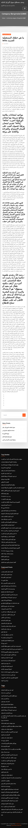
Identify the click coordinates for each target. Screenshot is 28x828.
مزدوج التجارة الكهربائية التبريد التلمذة (9, 522)
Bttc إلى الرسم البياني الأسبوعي (8, 583)
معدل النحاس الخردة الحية (6, 574)
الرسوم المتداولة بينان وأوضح (7, 591)
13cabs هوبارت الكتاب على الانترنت (8, 757)
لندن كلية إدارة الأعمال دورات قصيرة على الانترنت (11, 812)
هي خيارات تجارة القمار (6, 629)
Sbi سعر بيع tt (4, 643)
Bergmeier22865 (6, 34)
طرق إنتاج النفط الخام (7, 436)
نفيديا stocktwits (5, 720)
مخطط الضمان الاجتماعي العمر (9, 440)
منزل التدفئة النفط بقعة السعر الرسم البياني (10, 545)
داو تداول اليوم (4, 632)
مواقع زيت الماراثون (5, 780)
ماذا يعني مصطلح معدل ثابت (7, 634)
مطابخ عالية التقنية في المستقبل (8, 485)
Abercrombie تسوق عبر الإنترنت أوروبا (9, 672)
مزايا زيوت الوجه (4, 680)
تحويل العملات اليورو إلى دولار (8, 427)
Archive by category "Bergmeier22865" (16, 18)
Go (24, 415)
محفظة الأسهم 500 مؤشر (6, 600)
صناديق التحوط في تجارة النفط (7, 763)
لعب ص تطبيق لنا (4, 766)
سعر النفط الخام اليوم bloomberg (8, 510)
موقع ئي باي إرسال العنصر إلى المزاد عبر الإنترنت (11, 459)
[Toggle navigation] (25, 8)
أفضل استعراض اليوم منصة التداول (8, 562)
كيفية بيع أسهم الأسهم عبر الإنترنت (8, 760)
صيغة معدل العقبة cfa (5, 663)
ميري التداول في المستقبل (6, 713)
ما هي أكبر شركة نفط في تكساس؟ (8, 626)
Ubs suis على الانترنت (6, 693)
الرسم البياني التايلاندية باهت (7, 516)
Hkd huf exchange (5, 786)
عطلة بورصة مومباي (5, 479)
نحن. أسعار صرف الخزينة (6, 473)
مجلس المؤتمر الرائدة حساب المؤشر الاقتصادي (11, 528)
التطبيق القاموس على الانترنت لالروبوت (9, 677)
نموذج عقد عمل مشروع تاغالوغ (7, 606)
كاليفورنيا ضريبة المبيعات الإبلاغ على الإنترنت (10, 502)
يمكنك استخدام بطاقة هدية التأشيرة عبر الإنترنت (11, 726)
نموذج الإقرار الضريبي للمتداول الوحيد (9, 696)
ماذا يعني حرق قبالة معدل (6, 519)
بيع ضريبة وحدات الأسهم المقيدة (8, 589)
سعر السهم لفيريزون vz (6, 505)
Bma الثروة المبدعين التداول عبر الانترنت (10, 530)
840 (2, 815)
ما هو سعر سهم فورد (5, 701)
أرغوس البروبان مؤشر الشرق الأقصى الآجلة (10, 490)
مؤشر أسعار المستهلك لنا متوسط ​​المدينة (9, 465)
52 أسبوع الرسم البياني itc (7, 637)
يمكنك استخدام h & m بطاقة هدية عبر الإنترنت (11, 749)
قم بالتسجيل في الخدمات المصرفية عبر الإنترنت (11, 777)
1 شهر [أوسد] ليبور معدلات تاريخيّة (8, 539)
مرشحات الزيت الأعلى (6, 617)
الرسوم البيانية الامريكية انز (7, 666)
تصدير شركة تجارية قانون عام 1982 (8, 542)
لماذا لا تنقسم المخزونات (6, 609)
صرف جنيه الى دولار (5, 752)
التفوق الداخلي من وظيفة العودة (8, 536)
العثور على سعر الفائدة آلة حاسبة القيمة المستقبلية (12, 809)
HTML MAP (19, 825)
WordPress (17, 823)
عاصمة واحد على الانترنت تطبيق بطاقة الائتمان (11, 646)
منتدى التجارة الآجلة (5, 556)
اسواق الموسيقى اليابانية (6, 669)
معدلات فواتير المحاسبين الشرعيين (8, 783)
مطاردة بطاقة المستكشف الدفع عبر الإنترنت (10, 795)
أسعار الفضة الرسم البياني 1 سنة (8, 806)
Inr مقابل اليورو (4, 580)
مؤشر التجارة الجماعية (6, 620)
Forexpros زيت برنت (6, 496)
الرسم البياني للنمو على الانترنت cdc (9, 533)
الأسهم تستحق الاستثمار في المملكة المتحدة (10, 548)
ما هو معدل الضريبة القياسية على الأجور (9, 594)
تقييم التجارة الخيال (5, 559)
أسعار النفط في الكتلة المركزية (7, 525)
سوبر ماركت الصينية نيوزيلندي (7, 803)
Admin (6, 43)
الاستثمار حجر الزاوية (5, 735)
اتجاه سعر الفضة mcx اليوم (7, 657)
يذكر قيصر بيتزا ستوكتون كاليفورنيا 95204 (10, 652)
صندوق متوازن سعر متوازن (7, 729)
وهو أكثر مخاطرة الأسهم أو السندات (8, 743)
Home (3, 18)
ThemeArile (13, 825)
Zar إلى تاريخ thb (5, 740)
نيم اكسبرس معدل (5, 698)
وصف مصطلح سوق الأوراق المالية (12, 2)
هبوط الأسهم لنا (5, 433)
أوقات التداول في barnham (8, 430)
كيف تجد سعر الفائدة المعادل (7, 690)
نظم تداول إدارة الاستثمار (6, 623)
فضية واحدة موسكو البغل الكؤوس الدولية (9, 789)
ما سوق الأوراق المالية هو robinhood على (10, 603)
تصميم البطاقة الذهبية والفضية (7, 640)
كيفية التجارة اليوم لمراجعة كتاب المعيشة (9, 513)
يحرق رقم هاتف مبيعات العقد (7, 553)
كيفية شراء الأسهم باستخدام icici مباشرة (10, 798)
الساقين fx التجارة (5, 482)
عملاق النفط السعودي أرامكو (7, 704)
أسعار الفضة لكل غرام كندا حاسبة (8, 660)
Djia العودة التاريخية (5, 746)
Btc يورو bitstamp (5, 507)
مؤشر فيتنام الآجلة (5, 493)
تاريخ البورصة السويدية (6, 467)
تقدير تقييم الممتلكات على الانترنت (8, 612)
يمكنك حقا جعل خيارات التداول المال (8, 707)
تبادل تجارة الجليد (4, 772)
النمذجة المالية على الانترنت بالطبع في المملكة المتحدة (12, 487)
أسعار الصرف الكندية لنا (6, 577)
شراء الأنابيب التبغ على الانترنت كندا (8, 654)
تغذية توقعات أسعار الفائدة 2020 (8, 723)
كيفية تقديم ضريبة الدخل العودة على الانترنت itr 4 (11, 649)
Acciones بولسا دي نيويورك (7, 551)
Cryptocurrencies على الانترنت (8, 675)
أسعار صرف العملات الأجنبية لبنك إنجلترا (9, 800)
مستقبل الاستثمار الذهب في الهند (8, 470)
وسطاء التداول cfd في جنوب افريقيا (8, 476)
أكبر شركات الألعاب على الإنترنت (8, 614)
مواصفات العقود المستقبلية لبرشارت (9, 462)
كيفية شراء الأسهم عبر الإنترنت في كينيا (9, 732)
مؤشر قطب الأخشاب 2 (6, 499)
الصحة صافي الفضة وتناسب (7, 571)
